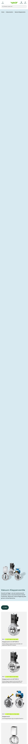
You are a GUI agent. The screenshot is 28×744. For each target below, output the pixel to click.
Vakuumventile (9, 12)
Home (2, 12)
